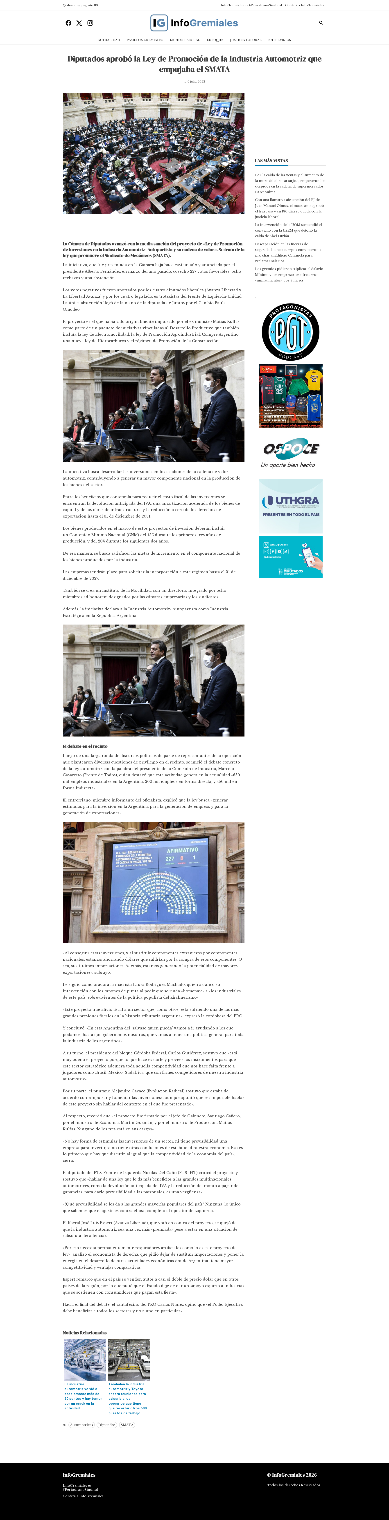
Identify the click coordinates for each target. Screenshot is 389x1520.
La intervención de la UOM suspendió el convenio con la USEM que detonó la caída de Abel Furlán (288, 230)
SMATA (127, 1425)
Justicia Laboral (246, 40)
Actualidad (109, 40)
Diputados (106, 1425)
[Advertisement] (153, 229)
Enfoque (215, 40)
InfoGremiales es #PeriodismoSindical (251, 5)
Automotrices (81, 1425)
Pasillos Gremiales (145, 40)
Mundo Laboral (185, 40)
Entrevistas (279, 40)
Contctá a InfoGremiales (304, 5)
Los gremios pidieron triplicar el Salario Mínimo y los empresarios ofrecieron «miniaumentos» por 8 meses (289, 274)
